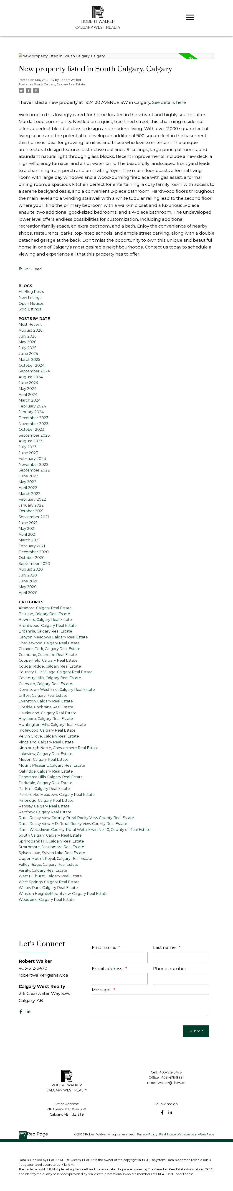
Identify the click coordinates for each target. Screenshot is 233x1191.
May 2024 (27, 389)
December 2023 (33, 418)
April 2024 (28, 394)
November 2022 (33, 464)
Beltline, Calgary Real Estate (44, 614)
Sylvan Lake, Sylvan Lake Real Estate (52, 853)
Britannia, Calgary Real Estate (45, 631)
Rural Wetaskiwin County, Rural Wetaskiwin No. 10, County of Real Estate (84, 829)
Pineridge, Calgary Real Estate (46, 800)
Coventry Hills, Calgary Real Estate (50, 678)
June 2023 (28, 453)
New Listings (30, 297)
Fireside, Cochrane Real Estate (46, 707)
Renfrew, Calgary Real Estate (45, 812)
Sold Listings (30, 309)
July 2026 (27, 336)
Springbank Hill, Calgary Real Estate (51, 841)
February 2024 (32, 406)
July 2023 (28, 447)
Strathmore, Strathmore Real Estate (51, 847)
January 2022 (31, 505)
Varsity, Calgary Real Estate (43, 870)
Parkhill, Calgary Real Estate (44, 788)
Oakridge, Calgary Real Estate (46, 771)
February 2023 (32, 458)
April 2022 (28, 488)
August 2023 (31, 441)
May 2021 (27, 528)
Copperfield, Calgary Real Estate (48, 660)
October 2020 (32, 558)
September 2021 (34, 517)
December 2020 (34, 552)
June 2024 (28, 383)
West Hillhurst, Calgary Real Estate (50, 876)
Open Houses (31, 303)
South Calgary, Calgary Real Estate (59, 84)
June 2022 (28, 476)
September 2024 (34, 371)
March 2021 (29, 540)
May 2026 (27, 342)
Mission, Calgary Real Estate (43, 759)
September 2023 (34, 435)
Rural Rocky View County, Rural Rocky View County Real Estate (76, 818)
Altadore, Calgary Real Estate (45, 608)
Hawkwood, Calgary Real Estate (47, 713)
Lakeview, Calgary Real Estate (45, 754)
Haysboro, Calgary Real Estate (46, 719)
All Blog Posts (31, 291)
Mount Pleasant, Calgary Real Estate (52, 765)
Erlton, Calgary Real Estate (43, 695)
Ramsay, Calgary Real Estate (44, 806)
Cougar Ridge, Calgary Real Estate (50, 666)
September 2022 (34, 470)
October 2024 (31, 365)
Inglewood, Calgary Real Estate (47, 730)
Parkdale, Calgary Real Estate (45, 783)
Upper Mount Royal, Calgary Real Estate (55, 858)
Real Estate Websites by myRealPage (186, 1134)
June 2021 (28, 523)
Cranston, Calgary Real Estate (45, 684)
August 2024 (31, 377)
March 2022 (30, 494)
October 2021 (31, 511)
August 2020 (31, 569)
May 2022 (27, 482)
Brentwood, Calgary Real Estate (48, 625)
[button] (21, 1011)
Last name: (165, 947)
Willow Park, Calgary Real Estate (48, 888)
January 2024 (31, 412)
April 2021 (27, 534)
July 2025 (27, 348)
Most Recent (30, 324)
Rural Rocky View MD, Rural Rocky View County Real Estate (73, 824)
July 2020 (28, 575)
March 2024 (30, 400)
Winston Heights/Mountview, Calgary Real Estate (63, 893)
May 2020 (28, 587)
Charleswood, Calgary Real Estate (49, 643)
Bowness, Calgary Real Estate (45, 619)
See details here (169, 102)
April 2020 (28, 593)
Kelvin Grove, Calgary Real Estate (49, 736)
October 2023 (31, 429)
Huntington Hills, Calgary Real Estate (52, 724)
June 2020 (28, 581)
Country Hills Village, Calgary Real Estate (56, 672)
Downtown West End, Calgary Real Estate (57, 689)
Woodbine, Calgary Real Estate (47, 899)
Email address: (108, 968)
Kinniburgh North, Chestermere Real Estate (59, 748)
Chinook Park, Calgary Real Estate (49, 649)
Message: (102, 989)
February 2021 (32, 546)
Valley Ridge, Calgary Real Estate (48, 864)
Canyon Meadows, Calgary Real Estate (53, 637)
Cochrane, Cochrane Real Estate (48, 655)
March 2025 (29, 359)
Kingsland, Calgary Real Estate (46, 742)
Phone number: (170, 968)
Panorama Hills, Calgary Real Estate (51, 777)
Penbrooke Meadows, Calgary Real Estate (57, 794)
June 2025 (28, 353)
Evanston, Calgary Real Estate (46, 701)
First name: (104, 947)
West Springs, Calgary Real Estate (49, 882)
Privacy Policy (147, 1134)
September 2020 (34, 563)
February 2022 (32, 499)
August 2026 (30, 330)
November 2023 (33, 424)
